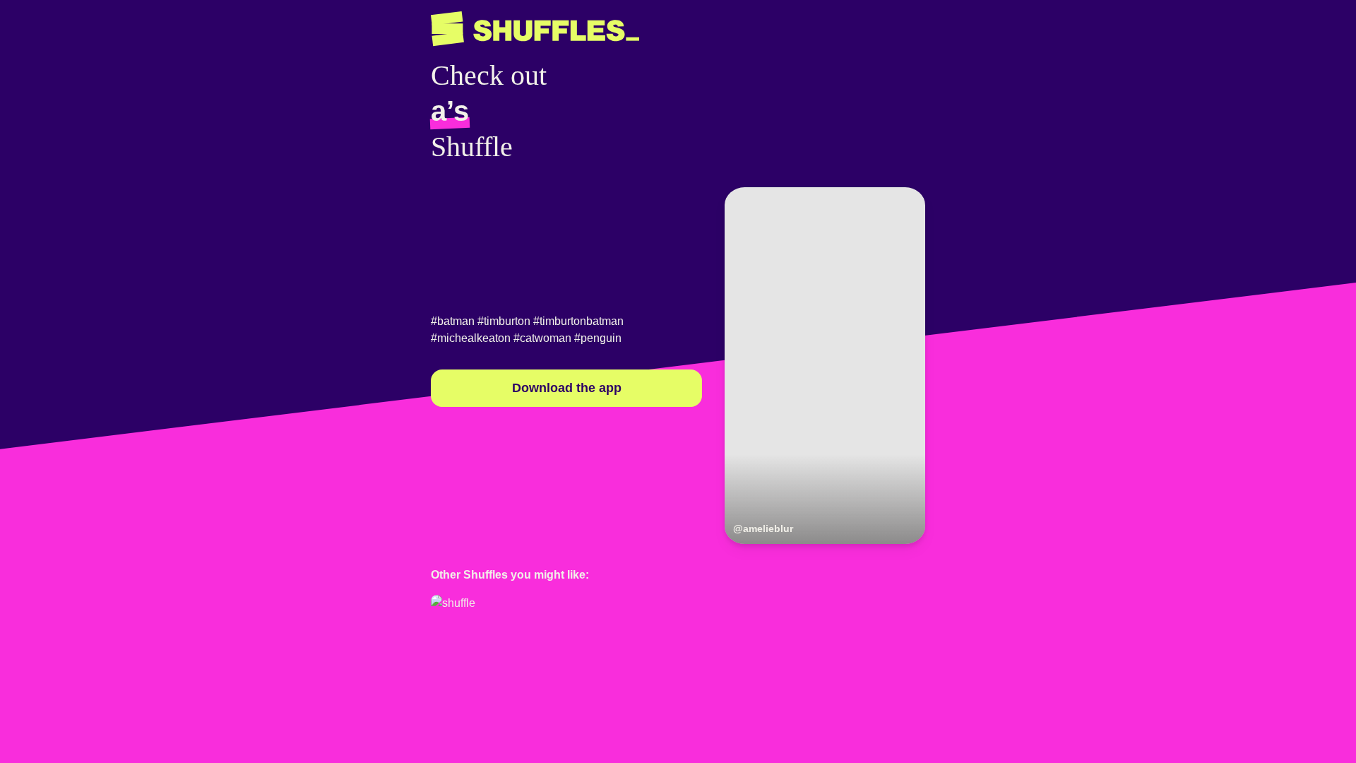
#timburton (503, 321)
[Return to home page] (535, 29)
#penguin (598, 338)
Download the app (567, 388)
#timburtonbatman (578, 321)
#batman (453, 321)
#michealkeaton (471, 338)
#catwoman (542, 338)
